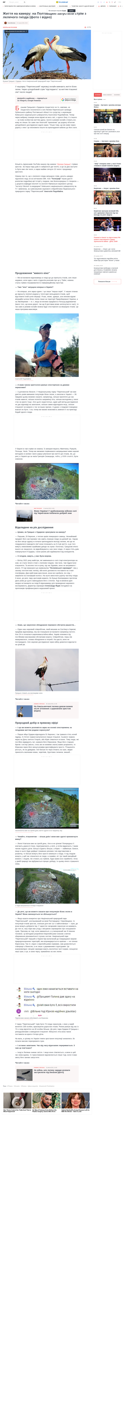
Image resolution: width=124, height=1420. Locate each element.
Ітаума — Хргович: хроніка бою (106, 141)
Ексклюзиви (63, 6)
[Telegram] (104, 2)
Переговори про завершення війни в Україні (20, 6)
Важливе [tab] (117, 94)
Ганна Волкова (11, 22)
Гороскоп (112, 6)
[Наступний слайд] (122, 6)
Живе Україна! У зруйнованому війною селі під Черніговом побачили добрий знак (55, 512)
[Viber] (101, 2)
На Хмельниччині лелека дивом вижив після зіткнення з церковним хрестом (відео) (53, 708)
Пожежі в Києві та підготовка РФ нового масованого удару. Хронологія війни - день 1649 (107, 239)
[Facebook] (98, 2)
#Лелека (24, 1086)
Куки (64, 10)
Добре (71, 10)
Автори (102, 6)
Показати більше (104, 281)
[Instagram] (112, 2)
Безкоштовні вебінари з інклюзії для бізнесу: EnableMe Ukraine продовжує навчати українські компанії (106, 271)
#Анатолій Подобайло (46, 1086)
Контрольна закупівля (47, 6)
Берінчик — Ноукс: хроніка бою (106, 188)
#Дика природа (33, 1086)
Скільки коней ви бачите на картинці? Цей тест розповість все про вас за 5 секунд (107, 131)
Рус (120, 2)
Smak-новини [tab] (107, 94)
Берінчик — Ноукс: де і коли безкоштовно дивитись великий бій (107, 250)
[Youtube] (106, 2)
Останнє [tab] (98, 94)
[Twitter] (109, 2)
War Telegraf (38, 508)
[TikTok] (114, 2)
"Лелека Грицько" (64, 164)
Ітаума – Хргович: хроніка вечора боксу (107, 106)
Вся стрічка (98, 99)
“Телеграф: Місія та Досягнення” (82, 6)
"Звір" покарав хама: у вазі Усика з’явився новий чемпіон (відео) (107, 165)
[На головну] (62, 2)
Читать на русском (10, 27)
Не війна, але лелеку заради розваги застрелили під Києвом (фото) (52, 1071)
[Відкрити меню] (4, 2)
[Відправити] (24, 2)
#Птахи (10, 1086)
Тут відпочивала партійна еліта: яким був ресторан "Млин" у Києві (106, 259)
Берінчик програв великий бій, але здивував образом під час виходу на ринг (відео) (106, 213)
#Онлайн (17, 1086)
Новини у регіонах (39, 703)
